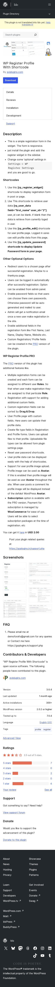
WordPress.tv (12, 900)
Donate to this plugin (14, 839)
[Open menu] (50, 4)
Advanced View (12, 738)
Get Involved (36, 884)
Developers (9, 895)
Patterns (34, 874)
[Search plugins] (35, 35)
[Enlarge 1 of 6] (22, 566)
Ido (12, 940)
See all (48, 789)
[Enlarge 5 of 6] (47, 591)
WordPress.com (13, 910)
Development (13, 115)
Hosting (7, 869)
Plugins (33, 869)
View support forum (14, 812)
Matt (7, 916)
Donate (34, 895)
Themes (33, 864)
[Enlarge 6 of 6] (47, 608)
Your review (9, 789)
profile (38, 729)
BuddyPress (11, 927)
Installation (12, 107)
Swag (33, 900)
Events (33, 890)
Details (10, 92)
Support (10, 123)
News (6, 864)
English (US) (46, 722)
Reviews (11, 99)
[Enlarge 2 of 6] (22, 603)
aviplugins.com (15, 72)
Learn (6, 884)
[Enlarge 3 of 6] (47, 566)
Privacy (7, 874)
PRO (35, 343)
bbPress (9, 921)
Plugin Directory (11, 13)
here (22, 532)
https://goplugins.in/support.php (26, 548)
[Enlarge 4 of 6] (47, 583)
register (47, 729)
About (6, 858)
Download (10, 80)
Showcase (35, 858)
